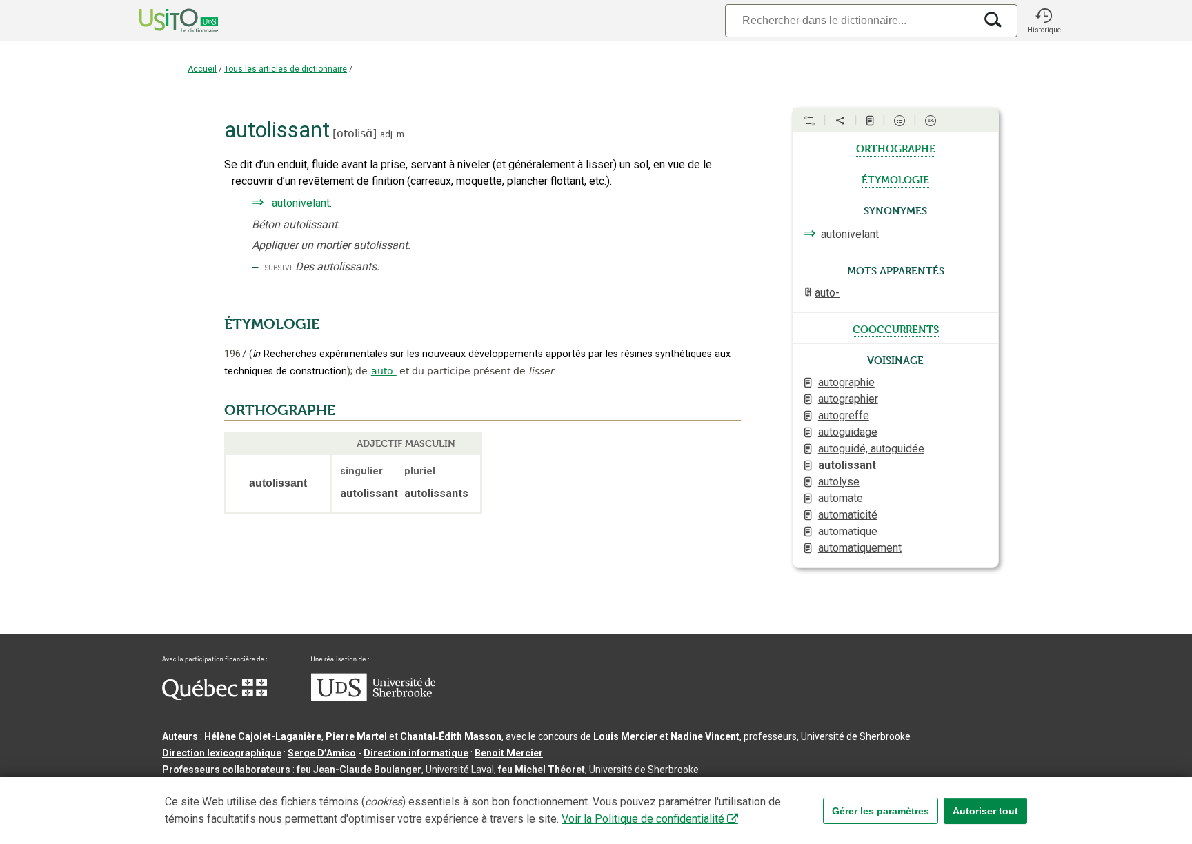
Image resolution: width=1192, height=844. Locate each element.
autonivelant (301, 203)
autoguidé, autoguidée (871, 448)
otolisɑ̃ (354, 133)
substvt (278, 267)
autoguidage (847, 432)
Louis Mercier (625, 736)
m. (401, 134)
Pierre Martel (356, 736)
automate (840, 498)
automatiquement (860, 547)
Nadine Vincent (704, 736)
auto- (384, 370)
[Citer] (809, 120)
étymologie (895, 178)
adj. (387, 134)
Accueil (202, 69)
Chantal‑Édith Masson (450, 736)
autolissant (847, 465)
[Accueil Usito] (163, 20)
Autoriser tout (985, 810)
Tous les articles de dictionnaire (285, 69)
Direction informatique (416, 752)
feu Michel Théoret (541, 769)
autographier (848, 398)
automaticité (847, 514)
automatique (847, 531)
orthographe (895, 147)
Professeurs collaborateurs (226, 769)
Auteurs (180, 736)
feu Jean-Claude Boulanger (359, 769)
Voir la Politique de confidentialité (643, 818)
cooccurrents (896, 328)
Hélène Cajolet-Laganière (262, 736)
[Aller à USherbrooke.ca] (373, 697)
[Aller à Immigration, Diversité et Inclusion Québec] (214, 696)
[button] (1043, 20)
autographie (846, 382)
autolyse (839, 481)
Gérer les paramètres (880, 810)
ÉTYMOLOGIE (271, 324)
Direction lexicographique (221, 752)
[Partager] (840, 120)
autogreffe (843, 415)
